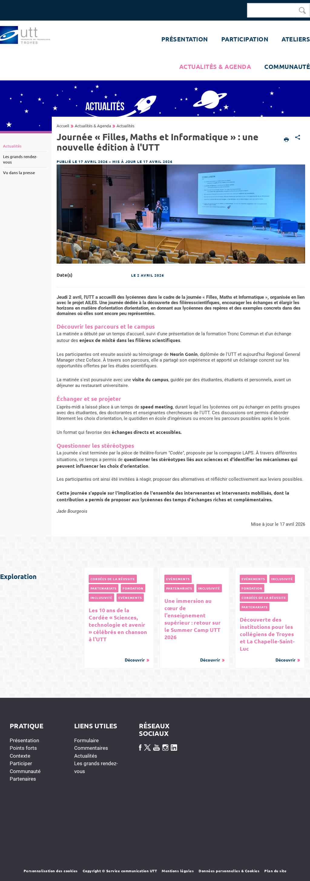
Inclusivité (101, 597)
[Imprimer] (286, 140)
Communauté (25, 771)
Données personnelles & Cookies (229, 870)
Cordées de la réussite (113, 579)
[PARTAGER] (298, 138)
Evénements (130, 597)
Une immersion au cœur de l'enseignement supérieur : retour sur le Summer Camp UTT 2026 (192, 629)
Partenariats (104, 588)
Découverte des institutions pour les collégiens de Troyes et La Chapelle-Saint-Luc (267, 639)
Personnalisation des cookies (51, 870)
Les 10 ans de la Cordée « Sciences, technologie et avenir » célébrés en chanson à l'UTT (118, 634)
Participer (21, 763)
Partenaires (23, 779)
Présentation (24, 740)
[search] (271, 10)
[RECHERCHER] (302, 10)
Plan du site (275, 870)
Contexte (20, 756)
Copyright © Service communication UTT (120, 870)
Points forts (23, 748)
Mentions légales (178, 870)
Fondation (133, 588)
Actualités (85, 756)
